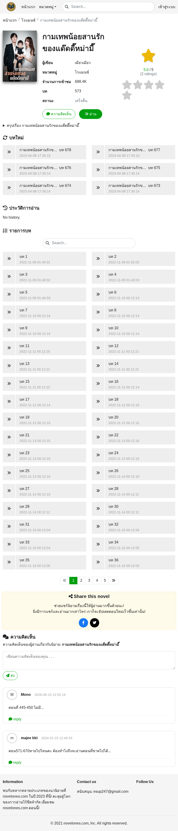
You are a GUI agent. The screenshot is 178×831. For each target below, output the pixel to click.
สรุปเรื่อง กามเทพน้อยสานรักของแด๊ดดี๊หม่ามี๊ (43, 126)
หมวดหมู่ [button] (46, 7)
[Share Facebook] (83, 622)
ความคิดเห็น (61, 114)
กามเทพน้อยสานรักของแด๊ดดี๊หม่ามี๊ (68, 20)
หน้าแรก (28, 7)
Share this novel (92, 596)
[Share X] (94, 622)
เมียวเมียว (83, 63)
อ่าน (92, 114)
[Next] (113, 580)
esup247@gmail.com (110, 791)
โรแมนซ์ (28, 20)
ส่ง (12, 676)
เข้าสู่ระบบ (166, 7)
